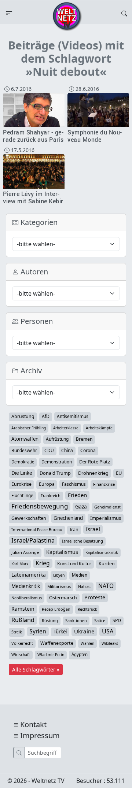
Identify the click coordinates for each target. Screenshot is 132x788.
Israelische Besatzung (82, 541)
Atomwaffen (24, 439)
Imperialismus (105, 518)
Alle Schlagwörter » (35, 669)
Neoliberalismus (26, 597)
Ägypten (80, 654)
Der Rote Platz (94, 461)
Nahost (84, 586)
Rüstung (50, 620)
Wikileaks (110, 643)
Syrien (37, 631)
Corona (88, 450)
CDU (49, 450)
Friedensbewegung (39, 506)
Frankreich (50, 495)
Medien (79, 575)
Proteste (94, 597)
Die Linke (21, 473)
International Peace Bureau (36, 529)
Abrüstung (22, 416)
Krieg (43, 563)
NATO (106, 586)
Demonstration (56, 462)
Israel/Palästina (33, 540)
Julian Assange (25, 552)
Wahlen (87, 643)
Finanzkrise (104, 484)
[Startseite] (67, 16)
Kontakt (33, 724)
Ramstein (22, 608)
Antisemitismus (72, 416)
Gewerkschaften (28, 518)
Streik (16, 632)
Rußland (22, 620)
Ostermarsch (63, 598)
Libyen (59, 575)
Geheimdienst (107, 507)
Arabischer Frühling (28, 427)
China (67, 450)
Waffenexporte (56, 643)
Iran (74, 529)
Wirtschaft (20, 654)
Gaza (81, 506)
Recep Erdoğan (56, 609)
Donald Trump (55, 473)
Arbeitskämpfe (99, 427)
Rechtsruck (87, 609)
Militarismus (59, 586)
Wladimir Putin (50, 654)
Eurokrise (21, 484)
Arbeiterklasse (65, 427)
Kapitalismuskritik (101, 552)
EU (119, 473)
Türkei (60, 631)
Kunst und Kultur (74, 564)
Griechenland (68, 518)
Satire (99, 620)
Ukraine (84, 631)
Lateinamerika (28, 574)
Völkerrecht (22, 643)
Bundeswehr (24, 450)
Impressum (40, 735)
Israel (93, 529)
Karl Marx (19, 563)
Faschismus (74, 484)
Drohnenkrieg (93, 473)
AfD (46, 416)
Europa (47, 484)
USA (107, 631)
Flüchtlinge (22, 495)
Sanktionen (76, 620)
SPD (117, 620)
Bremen (84, 439)
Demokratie (22, 462)
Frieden (77, 495)
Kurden (107, 564)
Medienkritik (25, 586)
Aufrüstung (57, 439)
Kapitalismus (62, 551)
